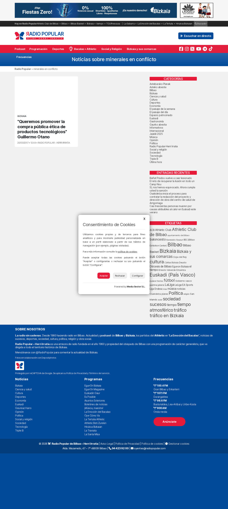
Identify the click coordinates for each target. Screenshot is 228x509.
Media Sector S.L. (136, 286)
